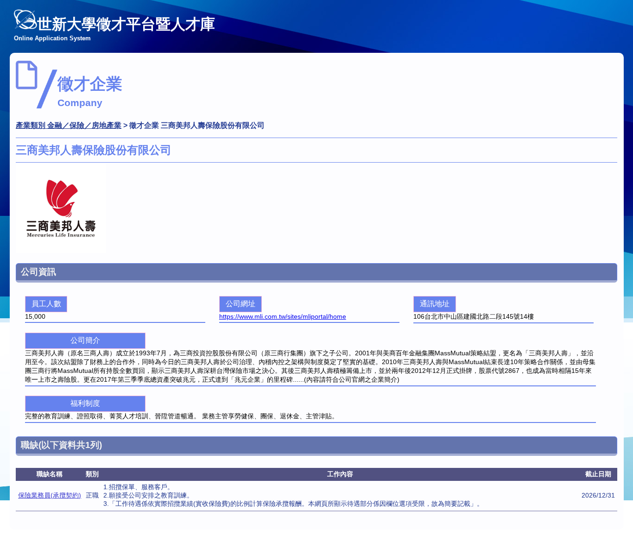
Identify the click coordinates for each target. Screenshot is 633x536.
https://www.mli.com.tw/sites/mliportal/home (282, 316)
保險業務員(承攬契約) (49, 495)
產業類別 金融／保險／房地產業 (68, 125)
